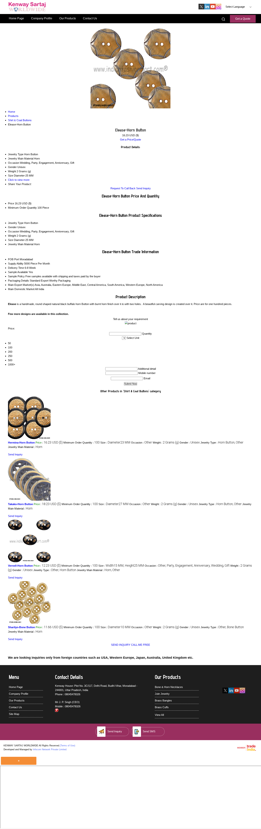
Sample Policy (16, 276)
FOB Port (13, 259)
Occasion (13, 231)
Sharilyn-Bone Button (21, 627)
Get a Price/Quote (130, 139)
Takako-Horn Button (20, 504)
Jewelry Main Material (20, 244)
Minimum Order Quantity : (81, 442)
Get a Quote (242, 18)
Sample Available (18, 272)
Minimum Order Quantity (22, 207)
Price (11, 203)
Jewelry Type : (221, 442)
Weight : (166, 442)
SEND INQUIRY (120, 644)
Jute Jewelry (162, 693)
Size (10, 239)
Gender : (190, 442)
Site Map (14, 713)
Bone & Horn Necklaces (169, 686)
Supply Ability (15, 263)
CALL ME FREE (140, 644)
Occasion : (141, 442)
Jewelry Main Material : (25, 446)
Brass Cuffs (162, 707)
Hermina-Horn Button (21, 442)
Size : (115, 442)
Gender (12, 227)
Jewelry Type (15, 222)
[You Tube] (213, 8)
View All (159, 714)
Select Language (235, 6)
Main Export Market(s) (21, 284)
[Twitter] (201, 8)
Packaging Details (18, 280)
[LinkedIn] (207, 8)
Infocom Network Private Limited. (50, 749)
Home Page (16, 18)
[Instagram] (218, 8)
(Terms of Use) (67, 745)
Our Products (67, 18)
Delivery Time (16, 267)
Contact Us (90, 18)
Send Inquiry (143, 188)
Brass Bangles (163, 700)
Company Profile (41, 18)
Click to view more (18, 179)
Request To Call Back (122, 188)
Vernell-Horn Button (20, 565)
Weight (12, 235)
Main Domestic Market (21, 289)
